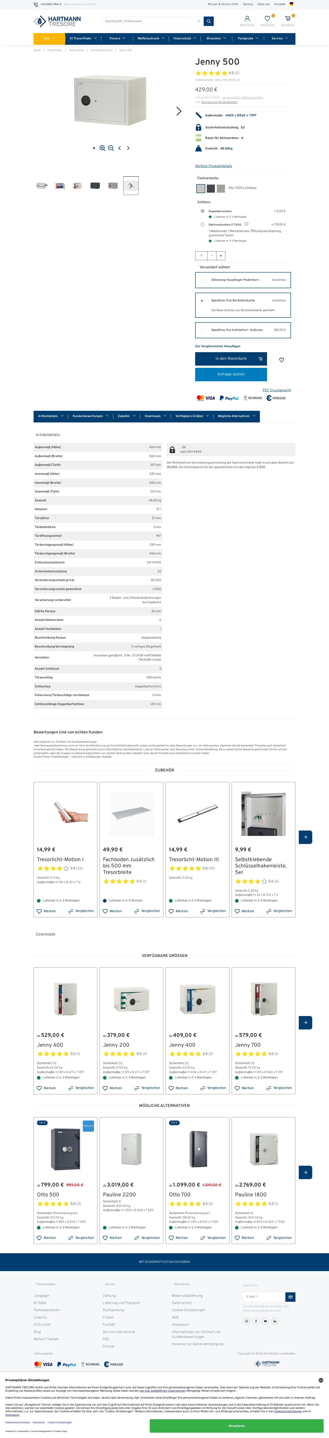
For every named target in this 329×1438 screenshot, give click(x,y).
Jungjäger (41, 1296)
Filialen (108, 1317)
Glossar (108, 1346)
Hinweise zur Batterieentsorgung (197, 1344)
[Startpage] (57, 21)
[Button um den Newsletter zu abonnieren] (290, 1297)
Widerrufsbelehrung (187, 1296)
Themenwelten (46, 1284)
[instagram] (246, 1321)
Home (37, 50)
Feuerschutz (182, 38)
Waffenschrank (148, 38)
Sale (47, 38)
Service (248, 4)
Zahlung (109, 1296)
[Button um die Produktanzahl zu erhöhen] (220, 255)
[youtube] (265, 1321)
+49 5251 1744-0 (50, 4)
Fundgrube (245, 38)
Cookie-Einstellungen (188, 1310)
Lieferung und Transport (121, 1303)
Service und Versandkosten (219, 102)
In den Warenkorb (231, 358)
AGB (175, 1317)
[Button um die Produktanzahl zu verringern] (211, 255)
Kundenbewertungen (88, 416)
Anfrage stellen (231, 374)
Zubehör (124, 416)
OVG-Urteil (42, 1325)
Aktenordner (76, 50)
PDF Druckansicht (277, 390)
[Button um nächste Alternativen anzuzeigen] (305, 837)
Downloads (153, 416)
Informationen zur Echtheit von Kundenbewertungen (196, 1334)
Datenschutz (182, 1303)
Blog (37, 1332)
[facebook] (256, 1321)
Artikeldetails (48, 416)
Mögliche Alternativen (234, 416)
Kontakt (279, 4)
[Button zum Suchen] (209, 21)
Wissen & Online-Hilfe (223, 4)
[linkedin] (274, 1321)
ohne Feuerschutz (101, 50)
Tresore (114, 38)
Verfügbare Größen (189, 416)
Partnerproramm (47, 1310)
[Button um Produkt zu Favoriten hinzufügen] (281, 360)
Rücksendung (113, 1310)
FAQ (106, 1339)
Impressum (180, 1325)
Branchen (214, 38)
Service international (119, 1332)
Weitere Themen (46, 1339)
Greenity (40, 1317)
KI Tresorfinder (81, 38)
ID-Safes (40, 1303)
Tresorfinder (54, 50)
